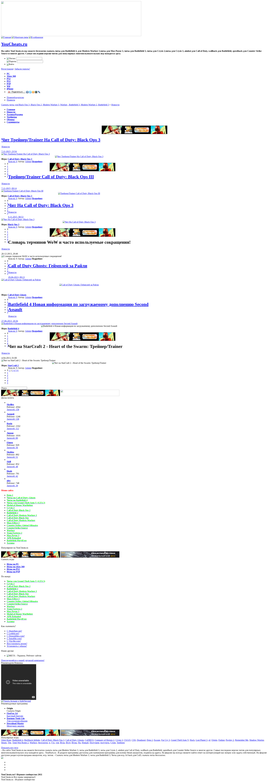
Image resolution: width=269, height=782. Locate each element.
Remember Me (241, 740)
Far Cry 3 (165, 740)
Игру (68, 742)
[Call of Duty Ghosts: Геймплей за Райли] (21, 280)
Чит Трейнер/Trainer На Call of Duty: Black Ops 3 (50, 139)
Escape (157, 740)
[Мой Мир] (36, 92)
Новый (85, 742)
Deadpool (141, 740)
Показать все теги (9, 747)
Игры (74, 742)
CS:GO (127, 740)
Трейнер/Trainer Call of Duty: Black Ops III (51, 176)
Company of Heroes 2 (104, 740)
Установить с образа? (17, 646)
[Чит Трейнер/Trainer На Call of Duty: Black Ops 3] (25, 154)
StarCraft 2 (13, 365)
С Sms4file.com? (14, 638)
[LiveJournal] (39, 92)
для (57, 742)
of (209, 740)
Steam (4, 742)
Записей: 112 (13, 428)
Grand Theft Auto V (180, 740)
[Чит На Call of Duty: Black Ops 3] (17, 219)
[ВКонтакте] (27, 92)
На (79, 742)
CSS (134, 740)
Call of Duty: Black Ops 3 (20, 159)
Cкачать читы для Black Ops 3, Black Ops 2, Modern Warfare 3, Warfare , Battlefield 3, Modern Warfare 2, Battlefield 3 (55, 105)
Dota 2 (150, 740)
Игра (62, 742)
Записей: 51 (12, 457)
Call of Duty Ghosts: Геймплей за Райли (47, 265)
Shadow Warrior (256, 740)
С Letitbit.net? (13, 633)
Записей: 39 (12, 485)
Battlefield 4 (13, 328)
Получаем (94, 742)
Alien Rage (6, 740)
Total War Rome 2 (20, 742)
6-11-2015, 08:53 (15, 217)
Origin (214, 740)
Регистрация (7, 69)
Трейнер (121, 742)
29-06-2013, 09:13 (16, 277)
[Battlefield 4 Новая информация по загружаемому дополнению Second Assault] (39, 323)
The (9, 742)
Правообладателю (15, 97)
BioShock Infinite (32, 740)
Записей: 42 (12, 476)
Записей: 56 (12, 447)
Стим (113, 742)
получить (104, 742)
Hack (192, 740)
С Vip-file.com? (14, 641)
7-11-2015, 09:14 (9, 188)
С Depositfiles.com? (16, 636)
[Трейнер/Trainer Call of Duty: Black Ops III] (22, 191)
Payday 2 (230, 740)
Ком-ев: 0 (12, 161)
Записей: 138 (13, 419)
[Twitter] (30, 92)
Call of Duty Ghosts (17, 295)
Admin (28, 161)
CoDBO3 (89, 740)
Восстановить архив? (17, 643)
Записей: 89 (12, 438)
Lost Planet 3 (201, 740)
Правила (11, 100)
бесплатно (43, 742)
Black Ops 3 (13, 224)
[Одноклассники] (33, 92)
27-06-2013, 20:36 (9, 321)
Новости (115, 105)
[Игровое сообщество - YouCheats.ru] (36, 37)
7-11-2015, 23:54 (9, 151)
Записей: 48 (12, 466)
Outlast (221, 740)
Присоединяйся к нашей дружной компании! (22, 660)
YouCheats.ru (14, 44)
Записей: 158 (13, 409)
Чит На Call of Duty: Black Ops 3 (40, 205)
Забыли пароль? (22, 69)
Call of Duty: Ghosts (74, 740)
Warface (33, 742)
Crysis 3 (119, 740)
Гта (53, 742)
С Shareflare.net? (14, 631)
